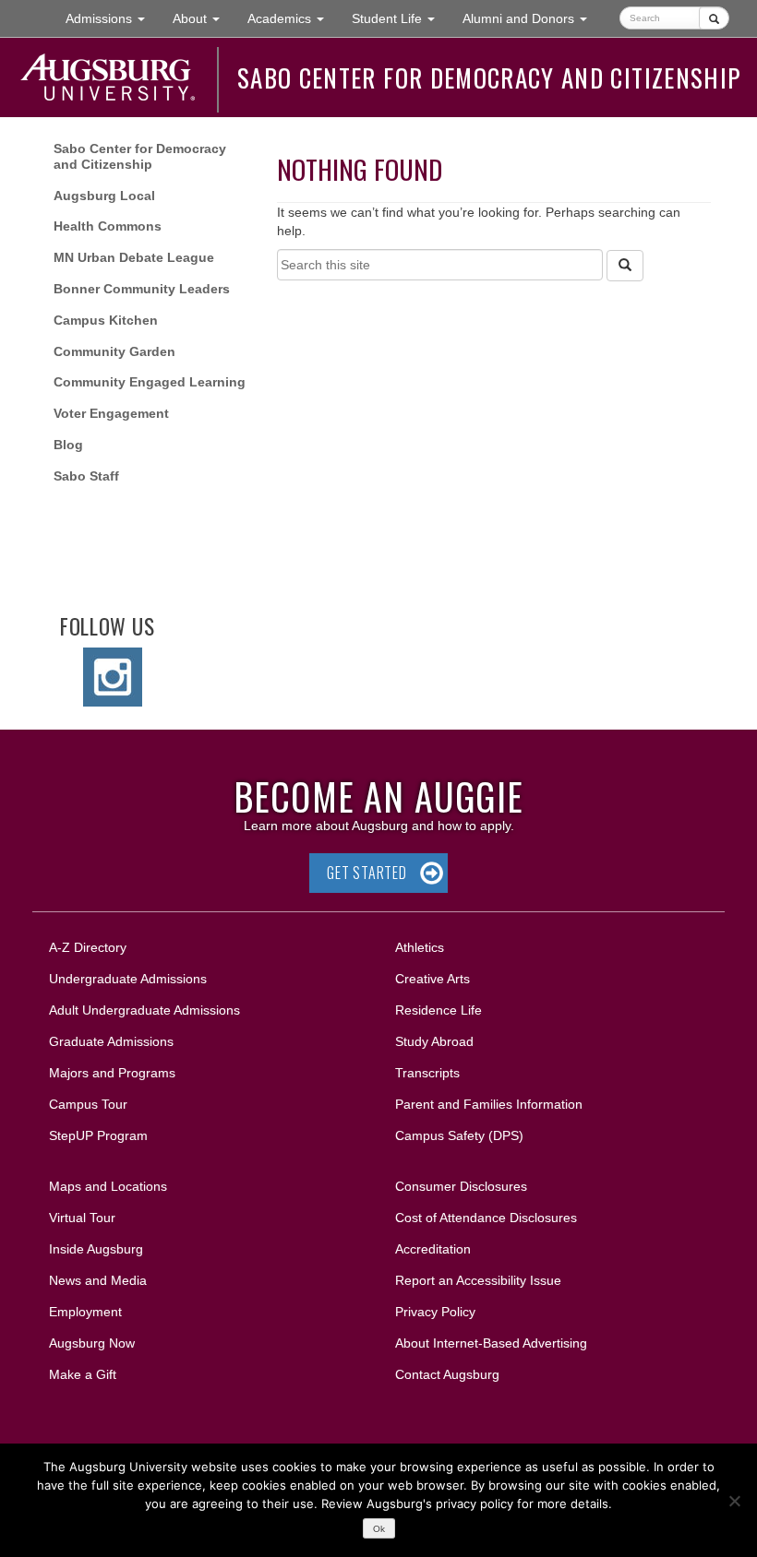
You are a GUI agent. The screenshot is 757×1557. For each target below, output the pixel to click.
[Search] (625, 265)
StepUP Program (98, 1135)
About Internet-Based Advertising (491, 1343)
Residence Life (438, 1010)
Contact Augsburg (447, 1374)
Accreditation (433, 1249)
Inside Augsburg (96, 1249)
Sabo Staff (86, 476)
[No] (734, 1501)
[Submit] (714, 18)
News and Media (98, 1280)
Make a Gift (82, 1374)
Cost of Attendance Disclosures (486, 1217)
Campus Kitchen (106, 320)
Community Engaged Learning (150, 381)
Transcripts (427, 1072)
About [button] (203, 23)
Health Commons (108, 226)
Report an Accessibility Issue (478, 1280)
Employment (85, 1311)
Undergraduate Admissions (128, 978)
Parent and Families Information (489, 1104)
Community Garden (114, 351)
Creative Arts (432, 978)
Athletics (419, 947)
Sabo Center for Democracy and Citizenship (488, 77)
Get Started (367, 873)
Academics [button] (292, 18)
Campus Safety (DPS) (459, 1135)
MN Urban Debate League (134, 257)
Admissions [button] (112, 18)
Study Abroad (434, 1041)
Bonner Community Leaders (142, 288)
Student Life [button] (400, 18)
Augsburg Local (104, 195)
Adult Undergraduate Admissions (144, 1010)
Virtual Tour (82, 1217)
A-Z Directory (87, 947)
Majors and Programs (111, 1072)
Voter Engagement (111, 413)
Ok (379, 1529)
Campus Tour (88, 1104)
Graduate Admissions (111, 1041)
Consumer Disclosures (461, 1186)
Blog (68, 444)
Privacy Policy (435, 1311)
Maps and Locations (108, 1186)
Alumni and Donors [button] (532, 18)
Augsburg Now (92, 1343)
